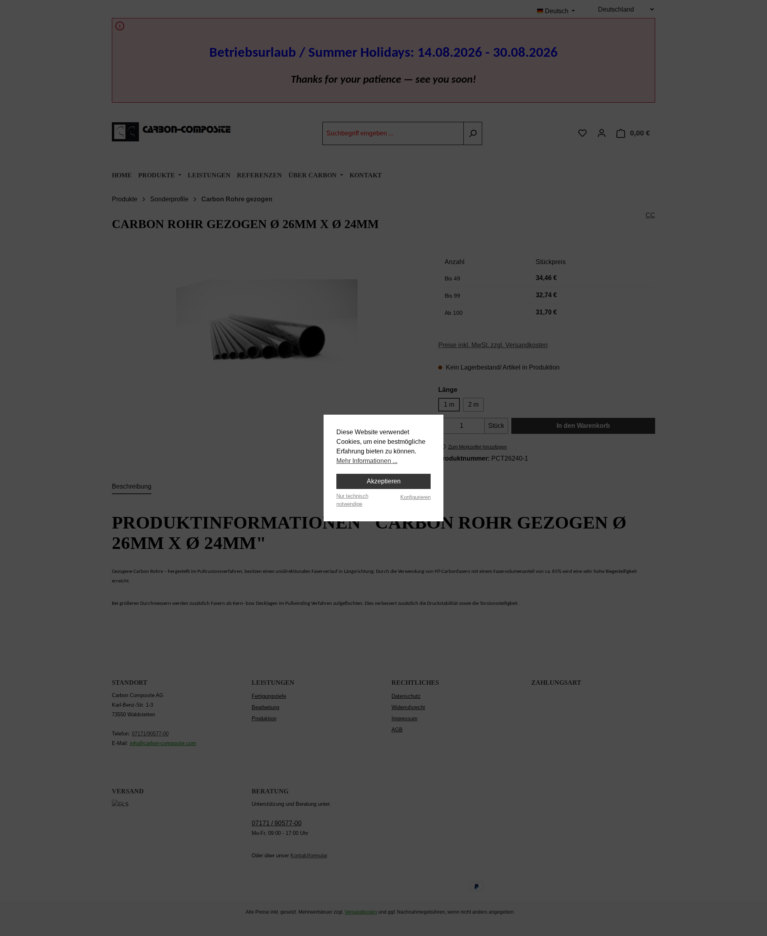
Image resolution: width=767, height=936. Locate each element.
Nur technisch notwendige (352, 500)
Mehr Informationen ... (366, 460)
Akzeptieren (384, 481)
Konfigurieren (415, 497)
